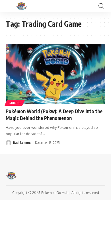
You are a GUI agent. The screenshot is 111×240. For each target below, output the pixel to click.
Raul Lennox (22, 142)
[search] (101, 6)
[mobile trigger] (10, 6)
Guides (15, 103)
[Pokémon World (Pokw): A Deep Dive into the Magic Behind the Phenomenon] (55, 74)
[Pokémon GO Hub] (21, 6)
